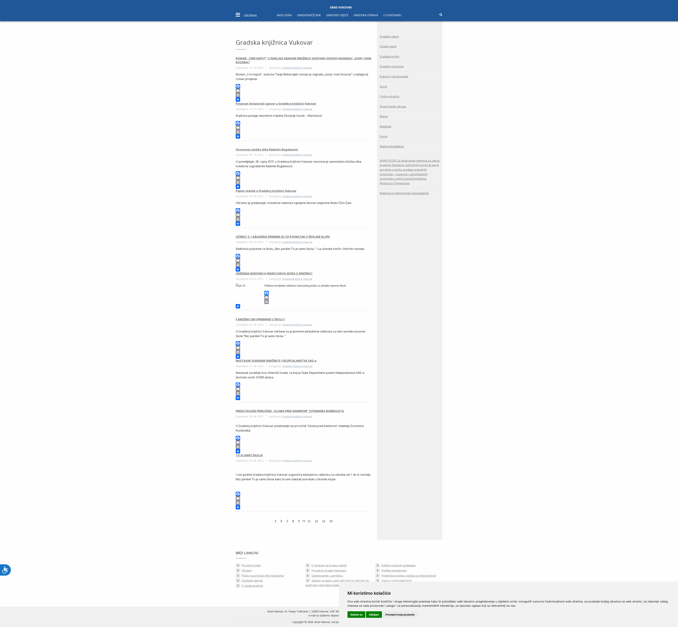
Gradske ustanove (392, 66)
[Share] (304, 99)
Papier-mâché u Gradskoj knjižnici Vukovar (266, 191)
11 (309, 520)
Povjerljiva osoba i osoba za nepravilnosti (408, 576)
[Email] (304, 90)
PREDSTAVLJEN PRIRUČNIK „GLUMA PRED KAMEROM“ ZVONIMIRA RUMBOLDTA (290, 411)
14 (330, 520)
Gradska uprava (366, 15)
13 (323, 520)
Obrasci (247, 570)
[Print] (304, 95)
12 (316, 520)
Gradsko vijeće (337, 15)
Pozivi (383, 136)
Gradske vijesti (389, 36)
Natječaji (385, 126)
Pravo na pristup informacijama (263, 576)
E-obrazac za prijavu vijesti (329, 565)
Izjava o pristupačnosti (396, 581)
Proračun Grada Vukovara (328, 570)
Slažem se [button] (356, 614)
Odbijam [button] (374, 614)
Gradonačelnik (309, 15)
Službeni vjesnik (252, 581)
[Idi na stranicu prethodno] (270, 521)
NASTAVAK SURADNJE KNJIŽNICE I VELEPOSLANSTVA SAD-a (276, 361)
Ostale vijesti (388, 46)
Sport (383, 86)
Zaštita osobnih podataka (398, 565)
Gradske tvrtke (389, 56)
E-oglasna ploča (252, 586)
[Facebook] (304, 86)
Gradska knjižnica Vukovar (297, 67)
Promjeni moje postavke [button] (400, 614)
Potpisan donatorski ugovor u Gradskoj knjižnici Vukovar (276, 104)
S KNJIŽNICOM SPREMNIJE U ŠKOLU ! (260, 319)
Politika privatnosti (393, 570)
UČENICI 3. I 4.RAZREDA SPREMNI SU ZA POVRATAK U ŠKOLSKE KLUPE (283, 237)
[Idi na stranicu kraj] (341, 521)
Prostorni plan (251, 565)
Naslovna (284, 15)
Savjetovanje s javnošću (327, 576)
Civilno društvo (389, 96)
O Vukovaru (392, 15)
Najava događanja (392, 146)
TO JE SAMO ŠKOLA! (249, 455)
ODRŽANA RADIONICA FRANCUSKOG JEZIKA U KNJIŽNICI (274, 273)
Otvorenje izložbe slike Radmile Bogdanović (267, 149)
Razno (384, 116)
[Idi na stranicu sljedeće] (336, 521)
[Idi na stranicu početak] (266, 521)
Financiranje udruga (393, 106)
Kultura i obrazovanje (394, 76)
